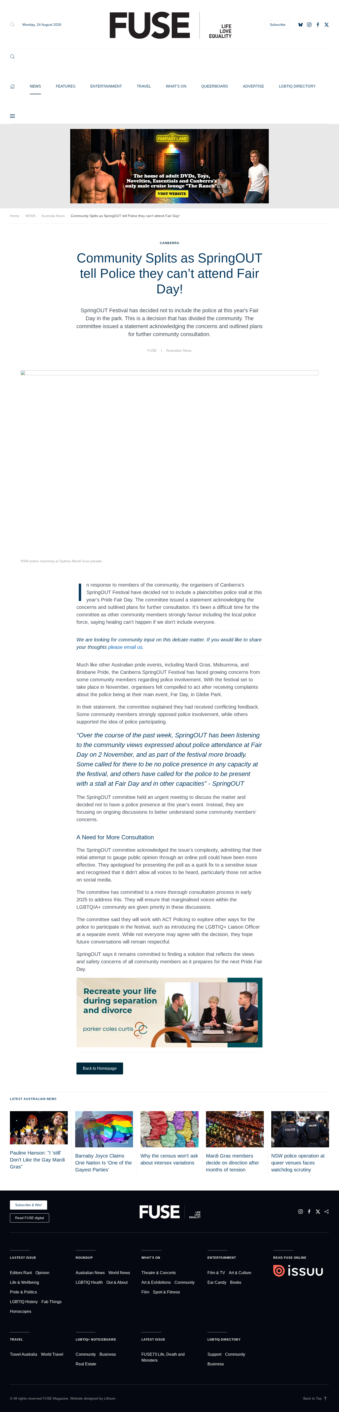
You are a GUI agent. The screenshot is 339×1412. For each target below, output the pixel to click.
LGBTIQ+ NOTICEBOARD (96, 1339)
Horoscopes (20, 1311)
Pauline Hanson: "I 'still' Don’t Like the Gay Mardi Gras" (37, 1159)
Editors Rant (21, 1273)
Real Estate (86, 1364)
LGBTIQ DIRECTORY (297, 86)
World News (119, 1273)
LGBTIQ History (24, 1302)
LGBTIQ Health (89, 1282)
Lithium (109, 1398)
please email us (125, 647)
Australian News (179, 350)
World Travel (52, 1354)
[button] (12, 24)
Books (235, 1282)
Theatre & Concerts (158, 1273)
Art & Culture (240, 1273)
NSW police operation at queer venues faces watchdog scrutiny (298, 1162)
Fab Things (51, 1302)
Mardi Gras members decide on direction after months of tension (232, 1162)
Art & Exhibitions (156, 1282)
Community (184, 1282)
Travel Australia (23, 1354)
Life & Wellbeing (24, 1282)
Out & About (117, 1282)
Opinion (42, 1273)
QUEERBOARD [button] (214, 86)
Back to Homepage (100, 1068)
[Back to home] (169, 24)
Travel (16, 1339)
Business (108, 1354)
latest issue (153, 1339)
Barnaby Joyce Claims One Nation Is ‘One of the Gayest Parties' (103, 1162)
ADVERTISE (253, 86)
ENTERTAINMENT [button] (106, 86)
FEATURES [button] (65, 86)
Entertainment (221, 1257)
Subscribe (277, 24)
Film (145, 1292)
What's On (150, 1257)
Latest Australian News (33, 1099)
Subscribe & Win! (28, 1205)
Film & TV (216, 1273)
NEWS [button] (35, 86)
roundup (84, 1257)
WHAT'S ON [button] (176, 86)
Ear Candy (216, 1282)
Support (214, 1354)
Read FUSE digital (29, 1218)
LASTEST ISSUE (23, 1257)
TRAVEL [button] (144, 86)
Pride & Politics (23, 1292)
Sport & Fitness (166, 1292)
